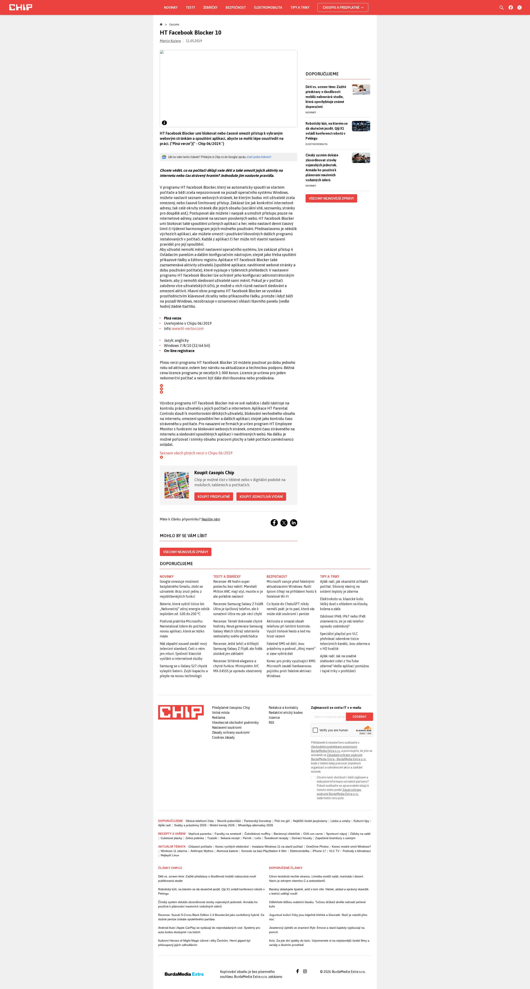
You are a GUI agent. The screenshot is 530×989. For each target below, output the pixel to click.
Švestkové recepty (276, 838)
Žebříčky (210, 7)
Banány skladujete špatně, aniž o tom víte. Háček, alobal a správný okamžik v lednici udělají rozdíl (319, 891)
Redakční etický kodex (286, 712)
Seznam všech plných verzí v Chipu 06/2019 (196, 453)
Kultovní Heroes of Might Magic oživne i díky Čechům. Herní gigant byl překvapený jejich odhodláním (204, 943)
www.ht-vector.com (188, 328)
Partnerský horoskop (257, 821)
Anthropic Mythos (201, 851)
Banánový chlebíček (287, 833)
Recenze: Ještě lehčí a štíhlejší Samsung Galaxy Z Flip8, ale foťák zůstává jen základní (238, 648)
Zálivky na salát (360, 833)
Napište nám (210, 519)
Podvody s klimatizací (357, 851)
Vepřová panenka (199, 833)
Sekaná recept (230, 838)
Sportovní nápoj (336, 833)
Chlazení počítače (200, 846)
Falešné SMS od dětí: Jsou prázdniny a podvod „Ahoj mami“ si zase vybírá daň (291, 648)
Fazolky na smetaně (228, 833)
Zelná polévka (195, 838)
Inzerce (274, 717)
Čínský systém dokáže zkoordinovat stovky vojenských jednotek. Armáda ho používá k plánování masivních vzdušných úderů (322, 167)
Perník (247, 838)
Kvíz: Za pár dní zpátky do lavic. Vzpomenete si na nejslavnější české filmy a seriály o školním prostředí (319, 943)
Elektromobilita (268, 7)
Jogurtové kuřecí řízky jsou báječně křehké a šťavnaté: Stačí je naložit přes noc (318, 917)
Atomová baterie (227, 851)
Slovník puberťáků (229, 821)
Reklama (218, 717)
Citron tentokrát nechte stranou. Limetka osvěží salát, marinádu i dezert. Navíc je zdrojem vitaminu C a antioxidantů (316, 878)
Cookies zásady (223, 737)
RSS (271, 722)
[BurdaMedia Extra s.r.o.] (181, 712)
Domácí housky (302, 838)
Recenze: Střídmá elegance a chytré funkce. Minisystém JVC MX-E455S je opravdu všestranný (237, 666)
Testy (190, 7)
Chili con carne (313, 833)
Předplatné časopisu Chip (231, 707)
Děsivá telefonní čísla (200, 821)
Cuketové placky (171, 838)
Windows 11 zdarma (174, 851)
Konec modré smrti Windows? (351, 846)
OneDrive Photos (317, 846)
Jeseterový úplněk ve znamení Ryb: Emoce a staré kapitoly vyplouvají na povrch (317, 930)
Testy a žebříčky (227, 576)
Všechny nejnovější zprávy (185, 552)
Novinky (170, 7)
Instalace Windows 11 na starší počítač (277, 846)
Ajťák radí (164, 825)
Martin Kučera (170, 41)
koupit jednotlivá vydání (261, 496)
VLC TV (334, 851)
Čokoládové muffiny (257, 833)
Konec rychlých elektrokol (232, 846)
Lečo (258, 838)
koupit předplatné (214, 496)
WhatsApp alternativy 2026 (255, 825)
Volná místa (220, 712)
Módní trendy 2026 (222, 825)
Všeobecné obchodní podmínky (235, 722)
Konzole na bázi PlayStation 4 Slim (264, 851)
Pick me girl (282, 821)
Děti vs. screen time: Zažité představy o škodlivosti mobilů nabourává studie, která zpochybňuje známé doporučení (326, 97)
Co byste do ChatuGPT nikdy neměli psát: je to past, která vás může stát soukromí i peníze (290, 609)
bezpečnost (277, 576)
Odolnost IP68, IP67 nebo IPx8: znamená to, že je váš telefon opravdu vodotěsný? (343, 621)
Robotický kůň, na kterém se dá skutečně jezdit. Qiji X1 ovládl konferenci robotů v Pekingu (327, 131)
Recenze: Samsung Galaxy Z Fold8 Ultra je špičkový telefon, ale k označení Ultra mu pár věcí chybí (238, 609)
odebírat (359, 716)
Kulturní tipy (361, 821)
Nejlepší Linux (170, 855)
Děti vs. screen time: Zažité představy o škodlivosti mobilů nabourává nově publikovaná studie (207, 878)
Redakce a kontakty (283, 707)
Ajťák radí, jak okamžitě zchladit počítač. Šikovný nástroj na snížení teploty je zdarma (344, 586)
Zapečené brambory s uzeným (335, 838)
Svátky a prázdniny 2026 (190, 825)
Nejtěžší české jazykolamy (310, 821)
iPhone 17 (319, 851)
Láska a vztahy (340, 821)
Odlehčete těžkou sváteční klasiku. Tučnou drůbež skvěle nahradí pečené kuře (317, 904)
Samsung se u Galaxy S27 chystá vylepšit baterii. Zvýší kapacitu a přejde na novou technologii (184, 671)
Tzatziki (212, 838)
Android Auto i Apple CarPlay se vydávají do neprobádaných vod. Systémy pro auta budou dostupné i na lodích (209, 930)
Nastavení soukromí (227, 727)
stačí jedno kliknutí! (259, 157)
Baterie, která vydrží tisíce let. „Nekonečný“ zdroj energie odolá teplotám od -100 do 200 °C (184, 609)
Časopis (174, 24)
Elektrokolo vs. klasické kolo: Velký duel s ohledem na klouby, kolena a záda (344, 604)
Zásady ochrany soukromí (231, 732)
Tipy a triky (299, 7)
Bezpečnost (236, 7)
